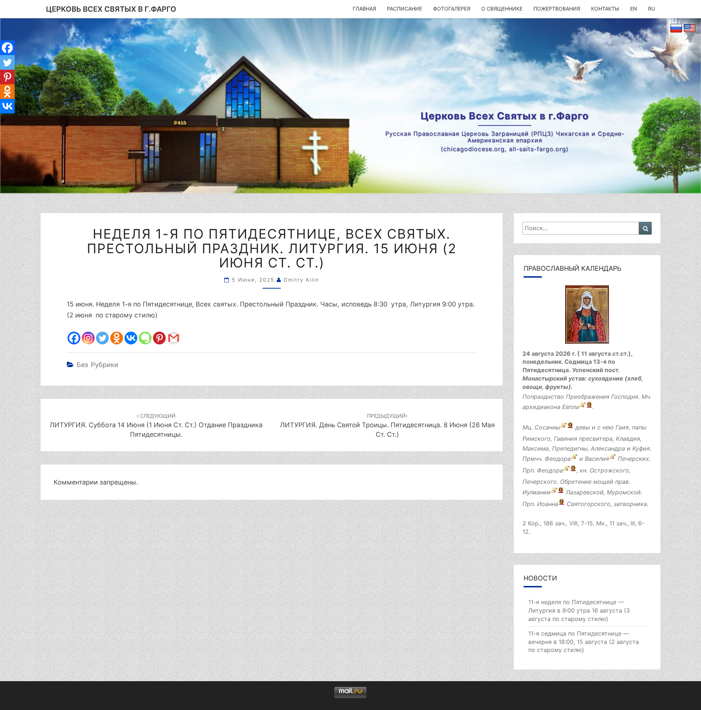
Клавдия (628, 438)
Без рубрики (97, 364)
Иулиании (536, 492)
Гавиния (565, 438)
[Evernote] (145, 338)
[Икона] (587, 316)
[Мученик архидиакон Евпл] (582, 406)
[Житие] (574, 459)
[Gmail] (173, 338)
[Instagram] (88, 338)
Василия (597, 459)
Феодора (558, 459)
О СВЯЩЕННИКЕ (501, 8)
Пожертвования (556, 8)
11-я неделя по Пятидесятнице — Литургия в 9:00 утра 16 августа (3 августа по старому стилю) (579, 610)
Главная (364, 8)
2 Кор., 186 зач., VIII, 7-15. (558, 523)
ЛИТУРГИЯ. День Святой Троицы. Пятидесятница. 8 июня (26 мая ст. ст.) (387, 425)
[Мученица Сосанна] (563, 427)
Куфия (641, 448)
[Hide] (3, 120)
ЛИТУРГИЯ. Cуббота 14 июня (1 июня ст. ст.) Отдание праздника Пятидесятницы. (156, 425)
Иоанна (547, 504)
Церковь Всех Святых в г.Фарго (111, 9)
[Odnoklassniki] (116, 338)
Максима (535, 448)
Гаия (622, 427)
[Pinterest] (159, 338)
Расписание (404, 8)
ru (651, 8)
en (633, 8)
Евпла (570, 406)
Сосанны (547, 427)
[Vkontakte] (131, 338)
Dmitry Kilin (301, 280)
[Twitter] (102, 338)
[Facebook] (74, 338)
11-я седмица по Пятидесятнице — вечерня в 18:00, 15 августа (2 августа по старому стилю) (583, 642)
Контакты (605, 8)
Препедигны (569, 448)
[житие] (554, 492)
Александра (608, 448)
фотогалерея (451, 8)
